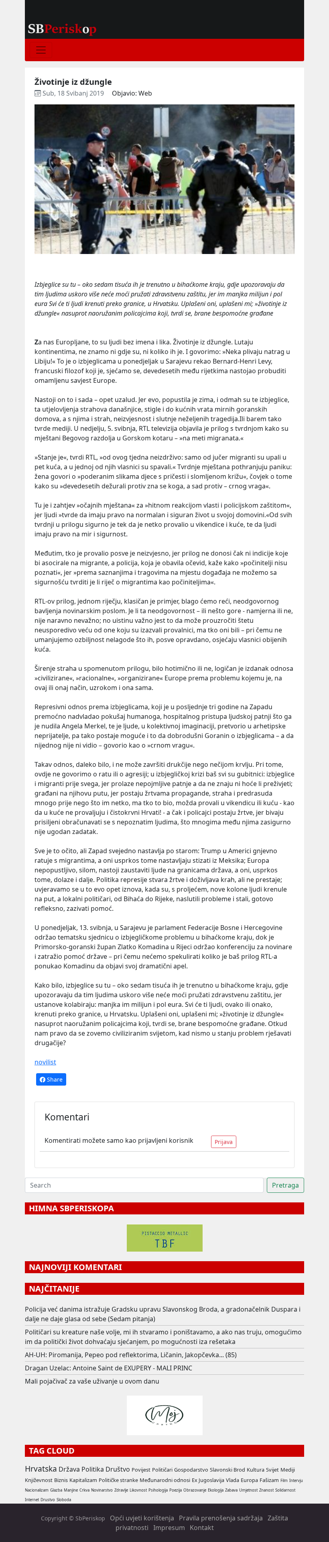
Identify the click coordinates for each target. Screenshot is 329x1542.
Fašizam (269, 1480)
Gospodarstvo (191, 1469)
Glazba (56, 1490)
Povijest (141, 1469)
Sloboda (64, 1499)
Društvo (118, 1469)
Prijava (224, 1142)
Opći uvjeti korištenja (142, 1518)
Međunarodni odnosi (165, 1480)
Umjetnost (248, 1490)
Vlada (232, 1480)
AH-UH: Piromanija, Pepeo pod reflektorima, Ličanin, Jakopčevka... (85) (131, 1354)
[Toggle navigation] (41, 50)
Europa (249, 1480)
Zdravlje (121, 1490)
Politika (92, 1469)
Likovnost (138, 1490)
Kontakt (202, 1527)
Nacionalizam (37, 1490)
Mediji (287, 1469)
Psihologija (158, 1490)
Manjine (71, 1490)
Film (284, 1480)
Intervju (296, 1480)
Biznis (61, 1480)
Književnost (39, 1480)
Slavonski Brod (227, 1469)
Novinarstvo (102, 1490)
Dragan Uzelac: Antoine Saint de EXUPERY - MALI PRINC (108, 1368)
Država (69, 1469)
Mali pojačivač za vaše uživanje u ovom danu (92, 1381)
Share (54, 1079)
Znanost (266, 1490)
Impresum (169, 1527)
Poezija (175, 1490)
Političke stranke (118, 1480)
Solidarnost (285, 1490)
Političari (162, 1469)
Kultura (255, 1469)
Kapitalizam (83, 1480)
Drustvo (48, 1499)
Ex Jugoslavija (208, 1480)
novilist (45, 1062)
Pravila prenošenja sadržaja (221, 1518)
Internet (32, 1499)
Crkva (84, 1490)
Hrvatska (41, 1468)
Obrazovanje (194, 1490)
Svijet (272, 1469)
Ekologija (215, 1490)
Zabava (231, 1490)
